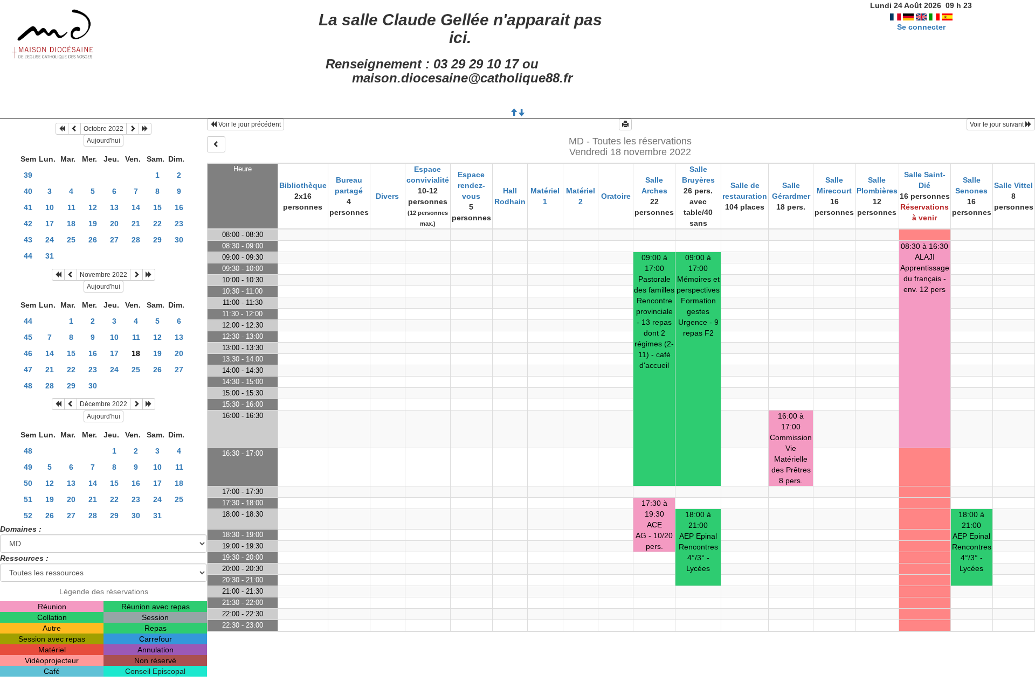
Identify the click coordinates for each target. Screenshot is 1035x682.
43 (28, 239)
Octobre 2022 (103, 129)
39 (28, 175)
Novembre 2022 (103, 275)
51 (28, 499)
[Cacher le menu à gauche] (216, 144)
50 (28, 483)
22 (157, 223)
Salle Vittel (1013, 185)
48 (28, 385)
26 (92, 239)
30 (179, 239)
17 (49, 223)
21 (136, 223)
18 (71, 223)
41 (28, 207)
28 (136, 239)
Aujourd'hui (103, 140)
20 (114, 223)
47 (28, 369)
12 (92, 207)
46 (28, 353)
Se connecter (921, 27)
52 (28, 515)
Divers (387, 196)
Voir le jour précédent (249, 124)
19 (92, 223)
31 (49, 256)
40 (28, 191)
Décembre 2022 (103, 404)
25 (71, 239)
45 (28, 337)
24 (49, 239)
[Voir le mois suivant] (132, 129)
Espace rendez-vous (471, 185)
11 (71, 207)
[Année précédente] (62, 129)
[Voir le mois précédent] (74, 129)
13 (114, 207)
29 (157, 239)
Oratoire (616, 196)
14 (136, 207)
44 (28, 256)
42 (28, 223)
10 (49, 207)
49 (28, 467)
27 (114, 239)
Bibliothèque (303, 185)
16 (179, 207)
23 (179, 223)
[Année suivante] (145, 129)
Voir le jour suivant (997, 124)
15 (157, 207)
